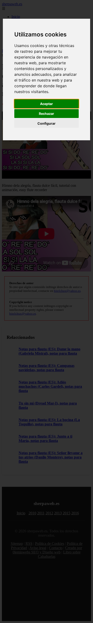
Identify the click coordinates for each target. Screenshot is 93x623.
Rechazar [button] (46, 114)
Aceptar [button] (46, 104)
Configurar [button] (46, 123)
